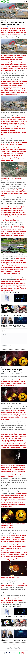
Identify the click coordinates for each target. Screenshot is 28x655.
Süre (6, 606)
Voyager (18, 606)
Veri (14, 606)
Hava (7, 292)
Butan (2, 292)
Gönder (4, 345)
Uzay (10, 606)
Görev (2, 606)
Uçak (19, 292)
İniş (10, 292)
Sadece (14, 292)
